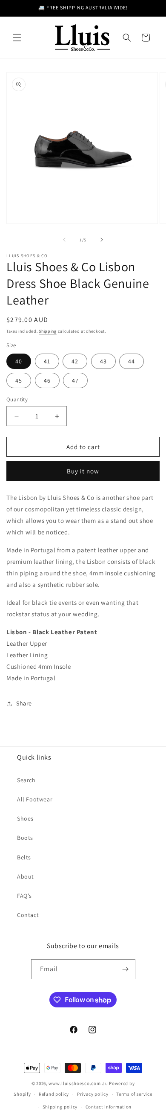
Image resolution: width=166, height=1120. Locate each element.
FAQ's (24, 895)
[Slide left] (64, 239)
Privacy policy (93, 1094)
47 (75, 380)
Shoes (25, 818)
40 (18, 361)
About (25, 876)
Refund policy (54, 1094)
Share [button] (24, 703)
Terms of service (134, 1094)
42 (75, 361)
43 (103, 361)
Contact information (109, 1107)
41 (47, 361)
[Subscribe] (125, 969)
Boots (25, 837)
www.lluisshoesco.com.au (78, 1083)
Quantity (17, 399)
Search (26, 780)
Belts (24, 857)
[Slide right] (101, 239)
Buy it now (83, 471)
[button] (17, 37)
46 (47, 380)
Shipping (48, 331)
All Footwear (34, 799)
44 (131, 361)
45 (18, 380)
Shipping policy (60, 1107)
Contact (28, 915)
